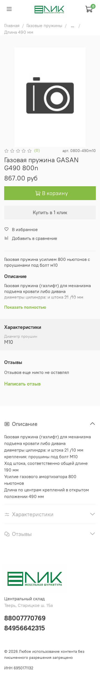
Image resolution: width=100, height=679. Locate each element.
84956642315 (24, 628)
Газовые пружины (44, 25)
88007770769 (25, 618)
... (72, 25)
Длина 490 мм (18, 32)
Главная (11, 25)
